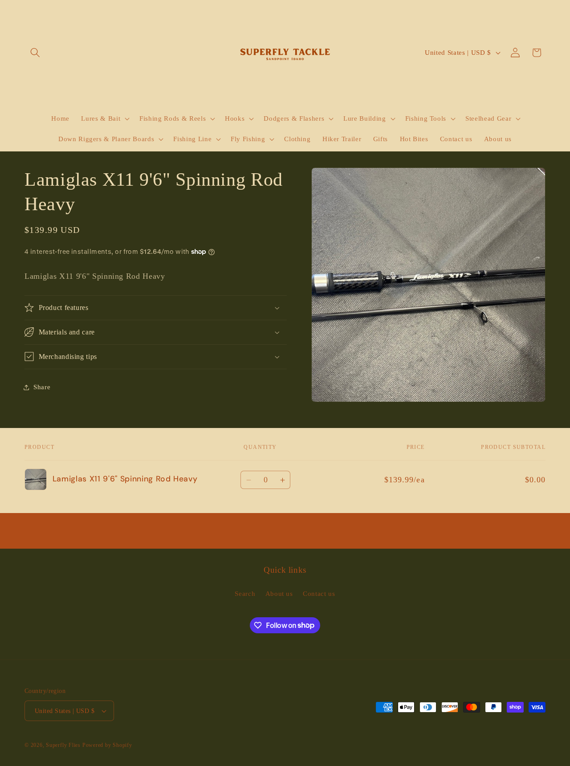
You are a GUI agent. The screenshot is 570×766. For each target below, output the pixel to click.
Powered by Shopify (107, 745)
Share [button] (41, 387)
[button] (35, 52)
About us (279, 593)
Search (245, 593)
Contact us (319, 593)
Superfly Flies (63, 745)
